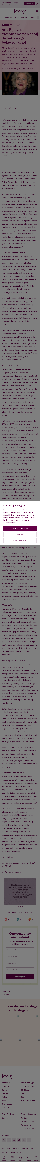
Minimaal (20, 534)
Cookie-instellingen (20, 540)
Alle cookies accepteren (20, 528)
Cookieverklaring (9, 523)
